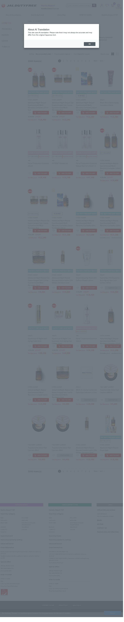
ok (90, 44)
